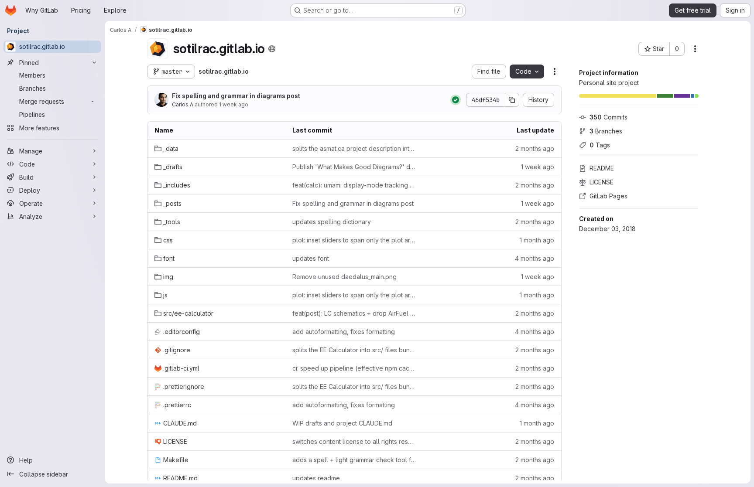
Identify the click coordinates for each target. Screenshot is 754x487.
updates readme (316, 478)
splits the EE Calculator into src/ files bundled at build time (354, 350)
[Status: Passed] (455, 100)
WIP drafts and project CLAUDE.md (342, 423)
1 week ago (233, 104)
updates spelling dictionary (331, 221)
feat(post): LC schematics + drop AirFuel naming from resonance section (354, 313)
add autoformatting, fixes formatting (343, 331)
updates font (310, 258)
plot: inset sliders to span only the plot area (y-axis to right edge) (354, 240)
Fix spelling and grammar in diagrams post (236, 95)
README (601, 168)
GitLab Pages (608, 196)
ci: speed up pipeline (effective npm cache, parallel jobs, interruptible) (354, 368)
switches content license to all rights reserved (354, 441)
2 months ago (534, 148)
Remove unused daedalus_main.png (344, 276)
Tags (599, 145)
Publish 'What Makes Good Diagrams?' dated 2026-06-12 (354, 166)
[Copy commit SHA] (512, 100)
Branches (605, 131)
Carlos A (182, 104)
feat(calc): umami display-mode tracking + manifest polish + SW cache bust (354, 185)
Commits (608, 117)
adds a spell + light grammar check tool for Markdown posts (354, 459)
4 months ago (534, 258)
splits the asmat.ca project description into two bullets (354, 148)
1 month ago (537, 240)
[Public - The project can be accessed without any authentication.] (271, 48)
